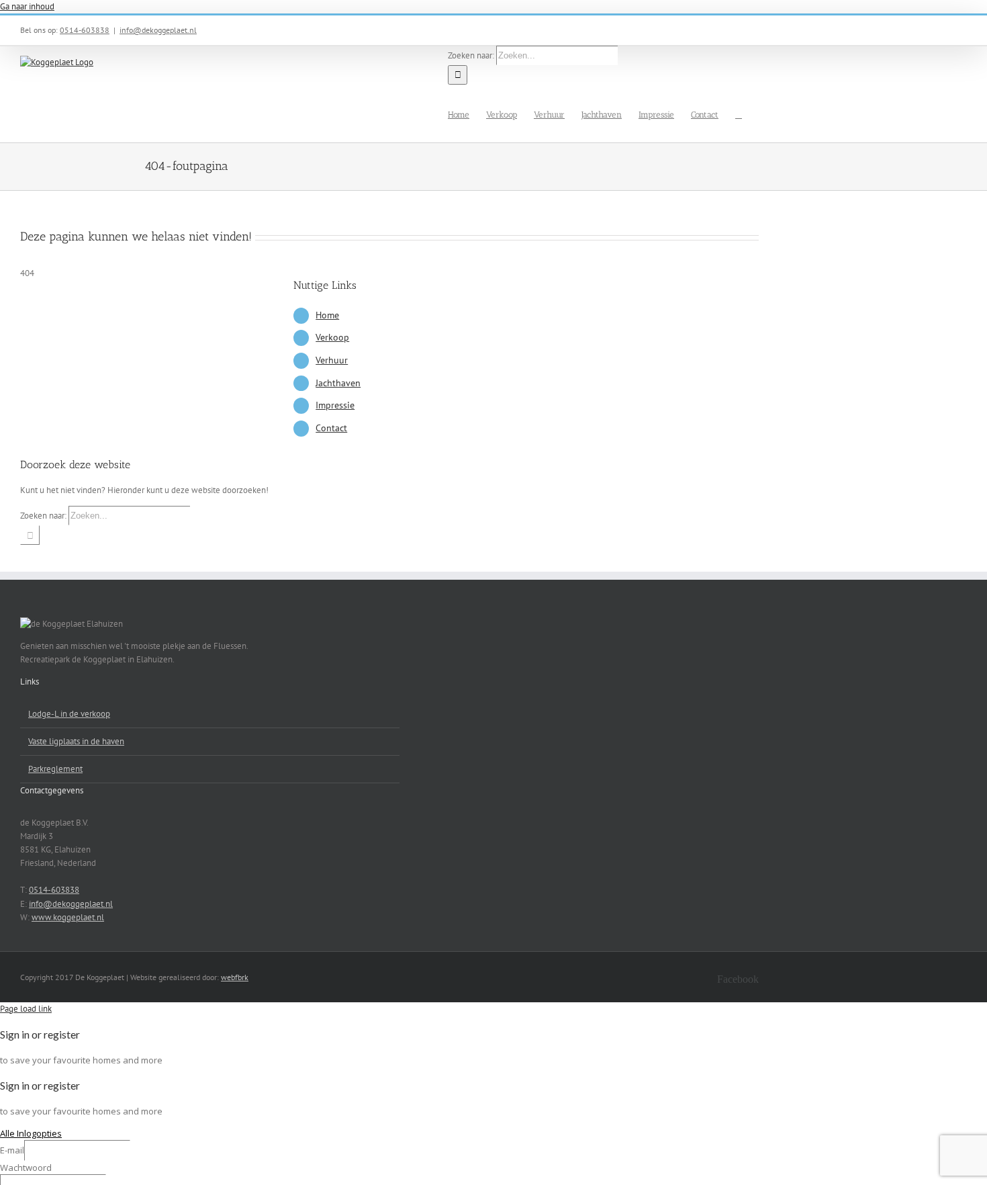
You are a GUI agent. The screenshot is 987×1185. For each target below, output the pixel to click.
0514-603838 (84, 30)
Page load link (26, 1008)
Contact (331, 428)
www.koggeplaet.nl (68, 917)
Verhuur (332, 360)
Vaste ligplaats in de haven (76, 741)
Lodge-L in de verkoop (69, 713)
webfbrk (234, 977)
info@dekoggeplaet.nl (158, 30)
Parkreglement (55, 769)
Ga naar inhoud (27, 6)
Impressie (335, 405)
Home (327, 315)
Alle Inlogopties (31, 1133)
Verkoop (332, 337)
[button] (738, 113)
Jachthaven (338, 383)
